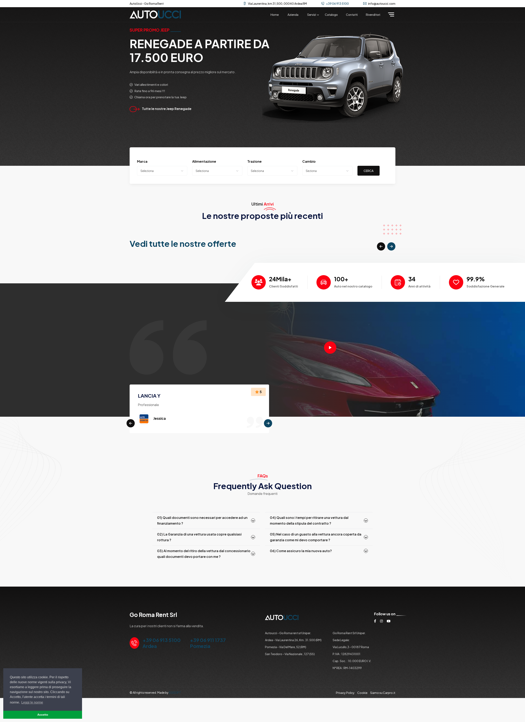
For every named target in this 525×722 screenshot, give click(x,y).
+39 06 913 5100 (337, 3)
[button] (381, 246)
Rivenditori (373, 14)
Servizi (311, 14)
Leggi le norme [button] (32, 702)
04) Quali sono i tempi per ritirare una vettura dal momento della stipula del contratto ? (309, 520)
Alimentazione (204, 161)
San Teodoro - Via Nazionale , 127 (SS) (290, 654)
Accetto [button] (42, 714)
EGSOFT (175, 692)
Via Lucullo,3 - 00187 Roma (351, 647)
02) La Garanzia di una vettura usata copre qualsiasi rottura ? (199, 537)
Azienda (293, 14)
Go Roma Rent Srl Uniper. (349, 633)
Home (274, 14)
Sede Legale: (341, 640)
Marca (142, 161)
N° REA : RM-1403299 (347, 668)
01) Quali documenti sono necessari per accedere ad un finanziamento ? (202, 520)
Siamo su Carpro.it (382, 693)
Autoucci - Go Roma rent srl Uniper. (288, 633)
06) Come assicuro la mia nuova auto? (301, 551)
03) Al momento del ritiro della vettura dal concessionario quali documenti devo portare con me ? (203, 554)
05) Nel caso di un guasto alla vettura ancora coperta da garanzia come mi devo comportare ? (315, 537)
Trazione (254, 161)
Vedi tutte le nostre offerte (183, 243)
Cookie (362, 693)
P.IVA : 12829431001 (346, 654)
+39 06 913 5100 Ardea (162, 643)
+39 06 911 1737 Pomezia (208, 643)
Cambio (309, 161)
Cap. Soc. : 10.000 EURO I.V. (352, 661)
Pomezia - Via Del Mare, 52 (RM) (285, 647)
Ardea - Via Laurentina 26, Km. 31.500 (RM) (293, 640)
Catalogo (331, 14)
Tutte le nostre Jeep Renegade (166, 108)
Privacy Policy (345, 693)
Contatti (352, 14)
